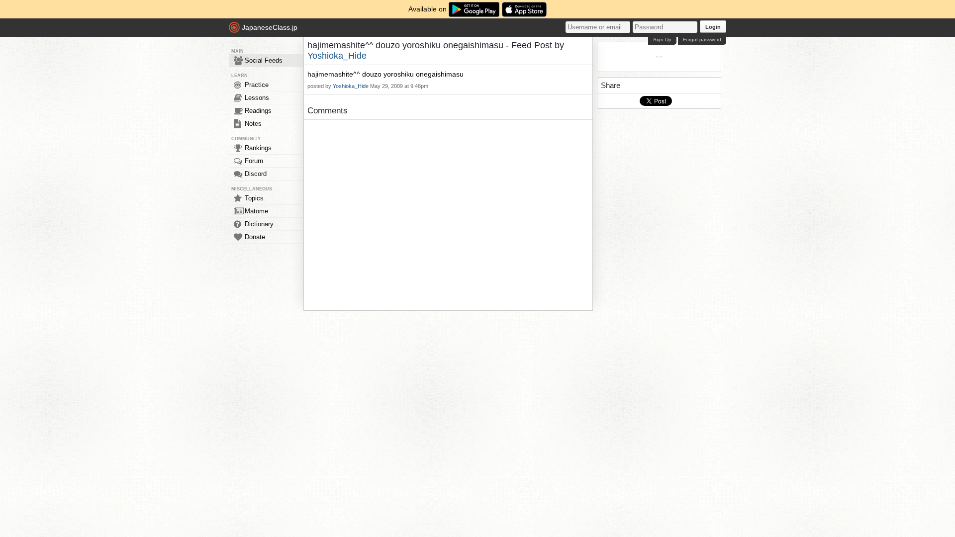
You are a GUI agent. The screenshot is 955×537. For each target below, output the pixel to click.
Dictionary (259, 224)
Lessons (257, 97)
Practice (257, 85)
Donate (255, 237)
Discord (256, 174)
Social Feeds (264, 60)
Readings (258, 110)
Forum (254, 161)
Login (713, 27)
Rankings (258, 148)
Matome (256, 211)
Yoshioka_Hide (337, 56)
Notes (253, 123)
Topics (254, 198)
